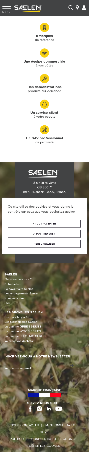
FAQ (7, 303)
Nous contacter (25, 425)
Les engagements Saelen (22, 293)
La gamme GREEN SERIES (23, 326)
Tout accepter (45, 223)
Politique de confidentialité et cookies (43, 439)
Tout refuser (45, 233)
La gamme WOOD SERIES (23, 331)
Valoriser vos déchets (19, 341)
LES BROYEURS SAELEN (24, 312)
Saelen (11, 274)
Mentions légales (60, 425)
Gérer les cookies (44, 445)
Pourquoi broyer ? (16, 317)
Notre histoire (13, 284)
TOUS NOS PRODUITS (29, 23)
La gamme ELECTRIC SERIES (25, 336)
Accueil (9, 23)
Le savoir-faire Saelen (19, 289)
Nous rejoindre (14, 298)
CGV (43, 432)
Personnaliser (44, 243)
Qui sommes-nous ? (18, 279)
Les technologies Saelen (21, 321)
